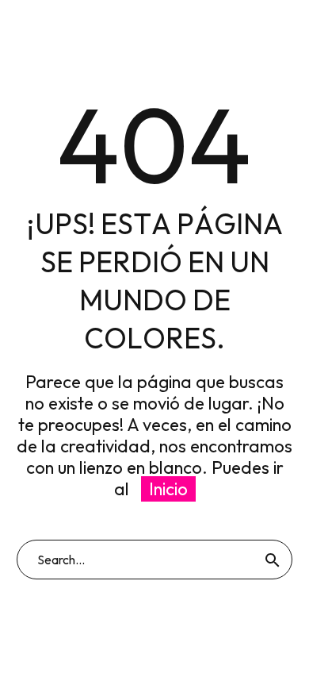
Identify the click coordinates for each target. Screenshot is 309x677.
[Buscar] (272, 559)
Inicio (168, 489)
